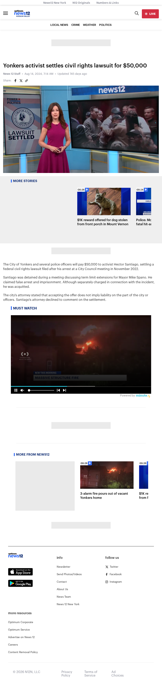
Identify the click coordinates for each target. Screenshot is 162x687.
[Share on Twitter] (21, 80)
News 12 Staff (11, 74)
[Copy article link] (26, 80)
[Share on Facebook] (15, 80)
